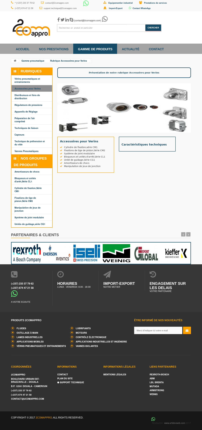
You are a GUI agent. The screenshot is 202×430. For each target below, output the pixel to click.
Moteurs (81, 332)
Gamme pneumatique (32, 60)
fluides (21, 328)
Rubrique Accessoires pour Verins (68, 60)
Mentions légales (114, 374)
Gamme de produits (95, 49)
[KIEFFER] (175, 252)
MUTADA (154, 386)
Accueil (23, 49)
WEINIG (154, 394)
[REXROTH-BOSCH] (26, 252)
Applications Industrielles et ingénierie (101, 341)
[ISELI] (86, 252)
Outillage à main (27, 332)
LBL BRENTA (157, 382)
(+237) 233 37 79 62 (22, 283)
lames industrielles (29, 337)
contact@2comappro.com (57, 3)
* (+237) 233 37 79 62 (25, 3)
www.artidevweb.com (174, 422)
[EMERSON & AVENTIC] (56, 252)
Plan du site (65, 378)
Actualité (130, 49)
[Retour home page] (15, 61)
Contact (156, 49)
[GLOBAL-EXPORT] (146, 252)
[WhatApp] (86, 4)
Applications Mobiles (30, 341)
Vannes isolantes (87, 346)
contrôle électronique (91, 337)
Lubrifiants (83, 328)
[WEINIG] (116, 252)
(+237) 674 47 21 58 (24, 8)
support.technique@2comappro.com (60, 8)
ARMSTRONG (157, 390)
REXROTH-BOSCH (159, 374)
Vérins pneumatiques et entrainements (41, 346)
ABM (152, 378)
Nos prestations (53, 49)
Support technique (71, 382)
